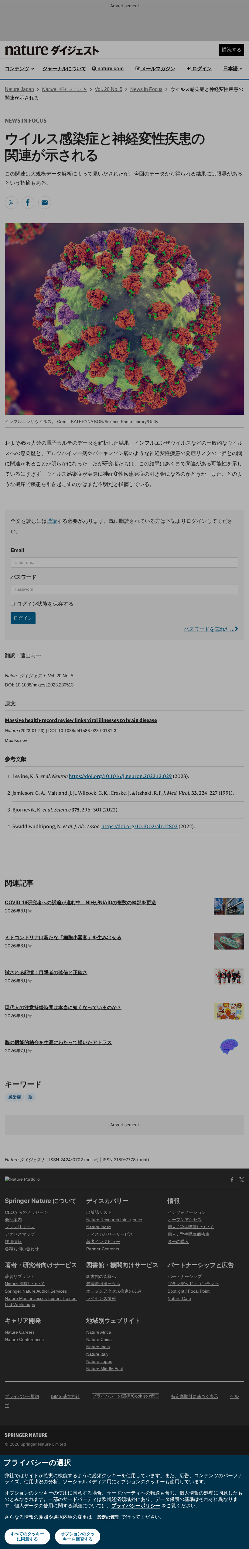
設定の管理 (108, 1516)
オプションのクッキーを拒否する (78, 1536)
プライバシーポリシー (135, 1505)
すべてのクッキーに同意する (27, 1536)
